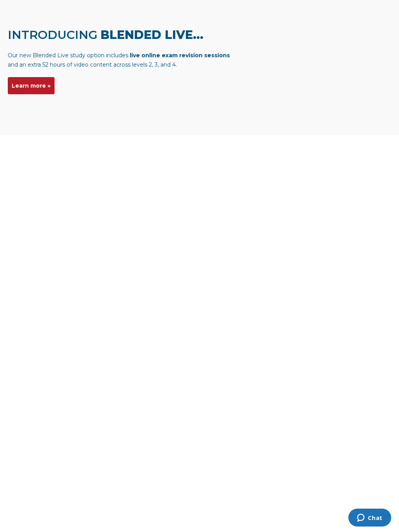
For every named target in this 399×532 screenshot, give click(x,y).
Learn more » (31, 85)
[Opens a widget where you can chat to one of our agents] (369, 518)
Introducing (105, 35)
